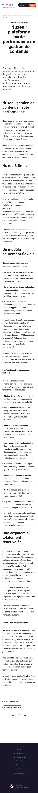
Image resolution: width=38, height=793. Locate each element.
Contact (19, 749)
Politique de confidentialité (19, 757)
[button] (27, 5)
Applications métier (12, 701)
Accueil (16, 13)
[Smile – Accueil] (8, 5)
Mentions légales (19, 753)
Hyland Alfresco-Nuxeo (13, 707)
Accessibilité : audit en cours (19, 761)
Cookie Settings (19, 769)
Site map (19, 765)
